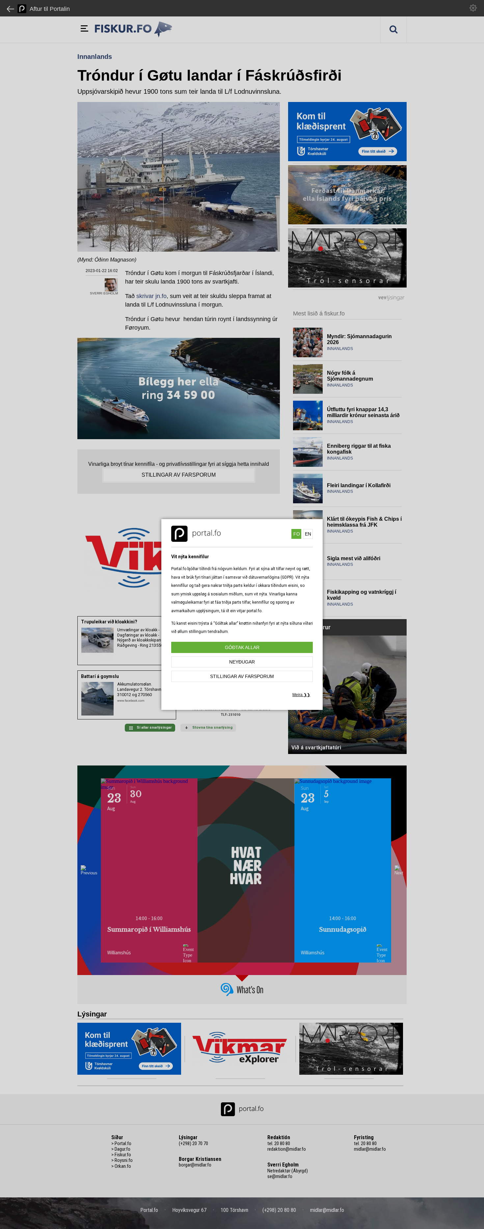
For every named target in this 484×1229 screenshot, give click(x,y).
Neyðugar (242, 662)
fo (296, 534)
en (308, 534)
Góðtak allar (242, 647)
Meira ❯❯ (301, 694)
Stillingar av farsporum (242, 676)
